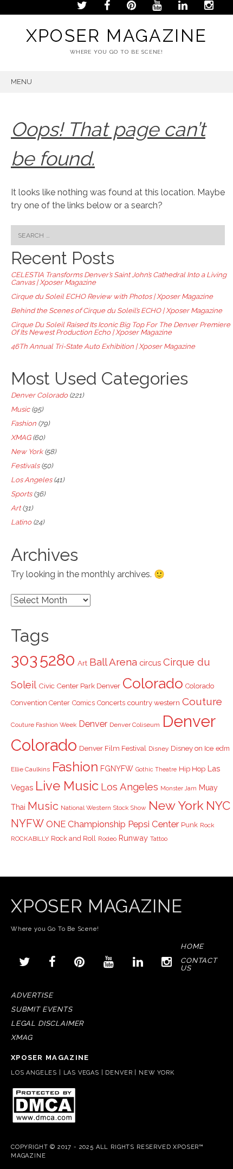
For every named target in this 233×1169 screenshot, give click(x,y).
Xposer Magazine (117, 35)
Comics (83, 703)
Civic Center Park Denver (79, 685)
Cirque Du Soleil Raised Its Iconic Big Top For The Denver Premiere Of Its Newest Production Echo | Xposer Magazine (120, 328)
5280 (57, 660)
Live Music (67, 786)
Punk (189, 825)
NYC (218, 806)
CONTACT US (198, 964)
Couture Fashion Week (43, 725)
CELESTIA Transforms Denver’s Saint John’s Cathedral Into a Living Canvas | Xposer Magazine (118, 278)
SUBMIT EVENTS (42, 1009)
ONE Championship (86, 824)
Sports (21, 494)
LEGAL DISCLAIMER (47, 1023)
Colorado (152, 683)
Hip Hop (192, 768)
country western (153, 702)
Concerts (111, 703)
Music (20, 409)
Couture (202, 701)
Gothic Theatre (156, 769)
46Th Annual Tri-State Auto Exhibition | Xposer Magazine (103, 346)
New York (27, 452)
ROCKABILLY (30, 838)
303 (24, 660)
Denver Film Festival (112, 748)
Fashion (23, 423)
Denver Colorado (39, 395)
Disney (158, 748)
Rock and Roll (73, 838)
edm (223, 748)
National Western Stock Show (103, 808)
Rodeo (107, 838)
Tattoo (158, 838)
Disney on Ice (192, 748)
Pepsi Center (153, 824)
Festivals (25, 466)
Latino (21, 522)
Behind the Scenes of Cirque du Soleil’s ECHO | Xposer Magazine (116, 310)
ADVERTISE (32, 995)
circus (150, 662)
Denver (93, 724)
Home (191, 946)
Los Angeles (31, 480)
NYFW (27, 823)
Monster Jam (178, 788)
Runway (133, 837)
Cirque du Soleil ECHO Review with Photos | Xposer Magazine (112, 296)
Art (16, 508)
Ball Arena (113, 662)
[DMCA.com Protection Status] (43, 1122)
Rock (207, 825)
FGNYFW (116, 768)
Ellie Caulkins (30, 769)
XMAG (21, 437)
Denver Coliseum (134, 725)
